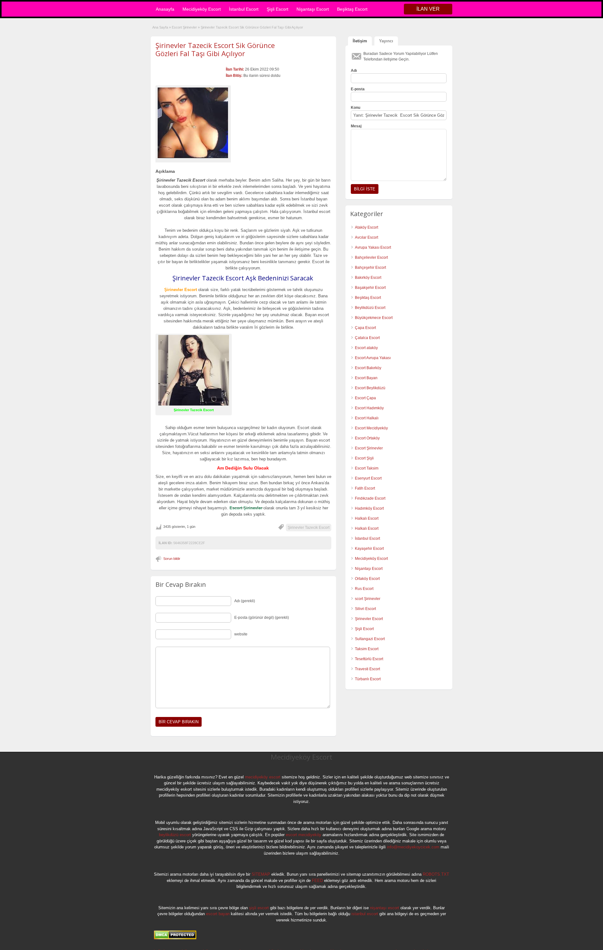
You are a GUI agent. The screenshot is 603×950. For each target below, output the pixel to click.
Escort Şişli (364, 458)
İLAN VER (428, 9)
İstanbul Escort (243, 9)
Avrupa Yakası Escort (373, 247)
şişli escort (259, 907)
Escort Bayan (366, 378)
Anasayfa (165, 9)
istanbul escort (364, 913)
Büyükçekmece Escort (374, 318)
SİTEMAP (261, 874)
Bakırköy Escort (368, 277)
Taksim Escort (366, 649)
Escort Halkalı (366, 418)
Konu (355, 107)
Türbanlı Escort (368, 679)
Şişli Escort (277, 9)
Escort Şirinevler (184, 27)
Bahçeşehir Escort (370, 267)
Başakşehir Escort (370, 287)
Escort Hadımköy (369, 408)
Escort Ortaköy (367, 438)
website (240, 634)
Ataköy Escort (366, 227)
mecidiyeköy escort (262, 777)
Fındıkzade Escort (370, 498)
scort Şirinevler (367, 599)
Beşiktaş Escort (352, 9)
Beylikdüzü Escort (370, 307)
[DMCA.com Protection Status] (175, 938)
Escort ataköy (366, 348)
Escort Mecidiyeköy (371, 428)
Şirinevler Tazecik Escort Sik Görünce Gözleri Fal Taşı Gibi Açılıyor (215, 49)
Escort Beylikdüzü (370, 388)
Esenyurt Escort (368, 478)
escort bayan (218, 913)
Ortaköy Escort (367, 578)
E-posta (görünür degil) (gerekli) (261, 617)
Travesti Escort (367, 669)
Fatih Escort (365, 488)
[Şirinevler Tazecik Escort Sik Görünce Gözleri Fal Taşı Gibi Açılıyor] (193, 123)
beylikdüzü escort (175, 834)
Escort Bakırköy (368, 368)
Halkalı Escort (367, 518)
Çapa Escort (365, 328)
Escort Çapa (365, 398)
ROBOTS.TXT (436, 874)
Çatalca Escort (367, 338)
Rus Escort (364, 588)
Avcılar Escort (366, 237)
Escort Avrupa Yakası (373, 358)
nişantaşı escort (384, 907)
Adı (354, 70)
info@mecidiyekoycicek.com (413, 847)
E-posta (358, 89)
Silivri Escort (365, 609)
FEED (317, 880)
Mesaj (356, 126)
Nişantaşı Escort (312, 9)
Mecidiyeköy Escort (201, 9)
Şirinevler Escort (369, 619)
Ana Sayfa (160, 27)
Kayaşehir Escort (369, 548)
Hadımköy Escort (369, 508)
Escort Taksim (366, 468)
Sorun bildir (171, 558)
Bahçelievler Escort (371, 257)
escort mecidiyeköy (303, 834)
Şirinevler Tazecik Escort (308, 527)
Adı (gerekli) (244, 601)
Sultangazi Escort (370, 639)
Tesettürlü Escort (369, 659)
